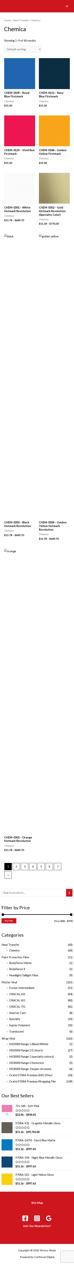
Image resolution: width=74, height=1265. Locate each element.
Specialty (14, 1019)
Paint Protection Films (15, 957)
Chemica (14, 950)
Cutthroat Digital (44, 1257)
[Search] (69, 893)
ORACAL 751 (17, 1006)
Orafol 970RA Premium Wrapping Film (32, 1081)
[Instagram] (37, 1218)
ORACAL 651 (17, 1000)
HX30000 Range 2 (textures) (26, 1062)
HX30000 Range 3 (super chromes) (30, 1069)
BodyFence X (17, 969)
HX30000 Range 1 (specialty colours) (31, 1056)
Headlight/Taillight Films (23, 975)
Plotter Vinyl (9, 982)
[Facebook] (25, 1218)
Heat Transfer (10, 944)
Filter (9, 921)
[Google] (49, 1218)
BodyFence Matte (20, 963)
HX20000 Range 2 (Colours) (26, 1050)
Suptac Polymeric (19, 1025)
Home (7, 20)
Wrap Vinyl (8, 1038)
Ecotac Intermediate (22, 987)
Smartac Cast (17, 1013)
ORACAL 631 (17, 994)
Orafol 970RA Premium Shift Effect (31, 1075)
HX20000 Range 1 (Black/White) (28, 1044)
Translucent (16, 1031)
